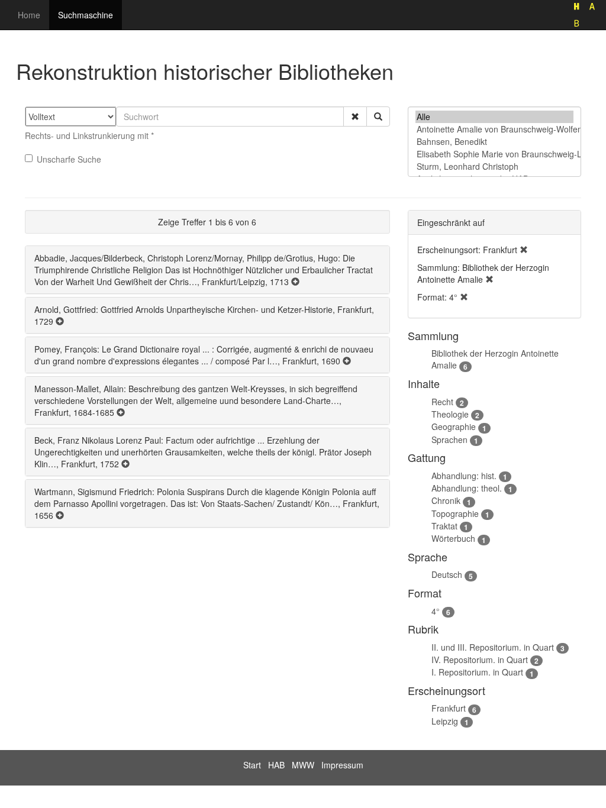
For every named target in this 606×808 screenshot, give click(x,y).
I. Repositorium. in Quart (477, 672)
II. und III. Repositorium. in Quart (492, 647)
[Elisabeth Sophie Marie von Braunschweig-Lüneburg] (494, 154)
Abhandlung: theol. (466, 488)
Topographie (455, 513)
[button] (355, 116)
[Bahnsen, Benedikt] (494, 141)
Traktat (444, 526)
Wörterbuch (453, 538)
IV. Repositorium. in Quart (479, 659)
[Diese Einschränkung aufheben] (524, 250)
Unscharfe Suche (69, 159)
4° (435, 611)
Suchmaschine (85, 15)
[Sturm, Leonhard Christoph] (494, 166)
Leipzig (444, 721)
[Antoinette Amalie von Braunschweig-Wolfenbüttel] (494, 129)
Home (29, 15)
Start (252, 765)
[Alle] (494, 117)
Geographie (453, 426)
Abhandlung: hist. (464, 475)
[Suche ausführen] (378, 116)
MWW (303, 765)
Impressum (342, 765)
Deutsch (446, 574)
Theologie (450, 414)
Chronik (445, 500)
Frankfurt (448, 708)
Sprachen (449, 439)
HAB (276, 765)
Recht (442, 402)
